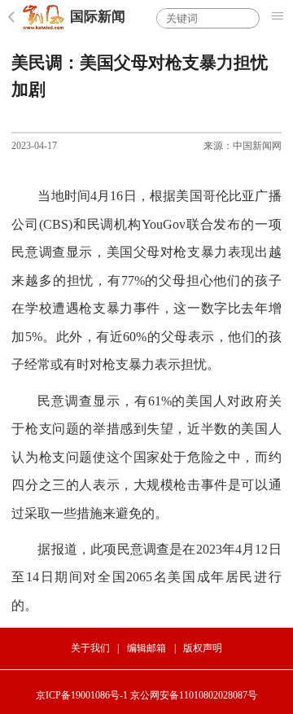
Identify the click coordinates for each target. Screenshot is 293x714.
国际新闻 (97, 16)
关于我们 (90, 648)
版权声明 (202, 648)
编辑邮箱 (146, 648)
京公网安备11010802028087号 (193, 695)
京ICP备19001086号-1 (82, 695)
